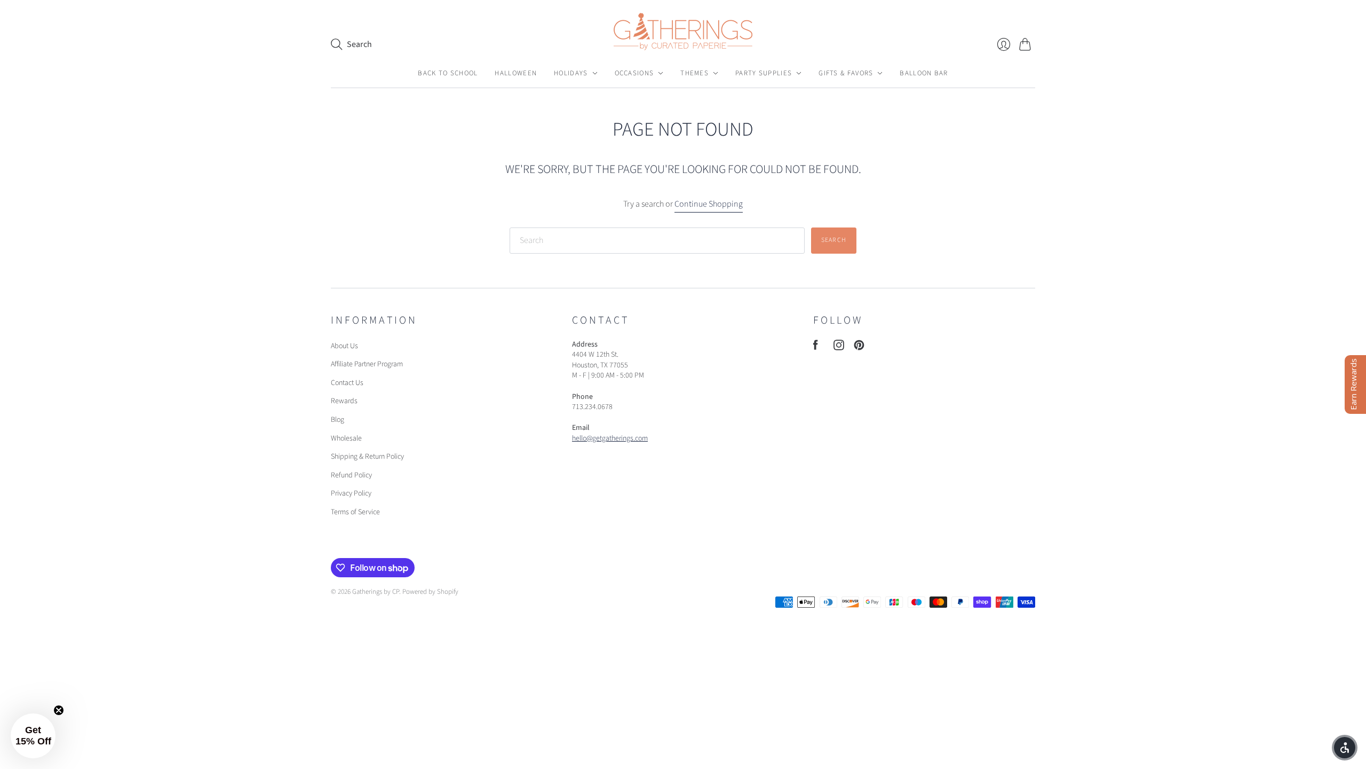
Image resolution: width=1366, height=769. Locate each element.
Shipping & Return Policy (367, 456)
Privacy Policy (351, 493)
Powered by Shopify (430, 592)
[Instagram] (838, 348)
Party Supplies (763, 73)
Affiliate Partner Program (367, 364)
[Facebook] (815, 348)
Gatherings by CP (375, 592)
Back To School (448, 73)
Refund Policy (351, 475)
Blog (337, 419)
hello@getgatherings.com (610, 438)
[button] (1344, 747)
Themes (694, 73)
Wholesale (346, 438)
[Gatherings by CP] (683, 31)
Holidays (570, 73)
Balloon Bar (924, 73)
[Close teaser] (58, 710)
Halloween (516, 73)
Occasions (634, 73)
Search (833, 240)
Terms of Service (355, 512)
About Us (344, 346)
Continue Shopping (708, 204)
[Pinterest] (859, 348)
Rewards (344, 401)
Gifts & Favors (846, 73)
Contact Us (347, 383)
